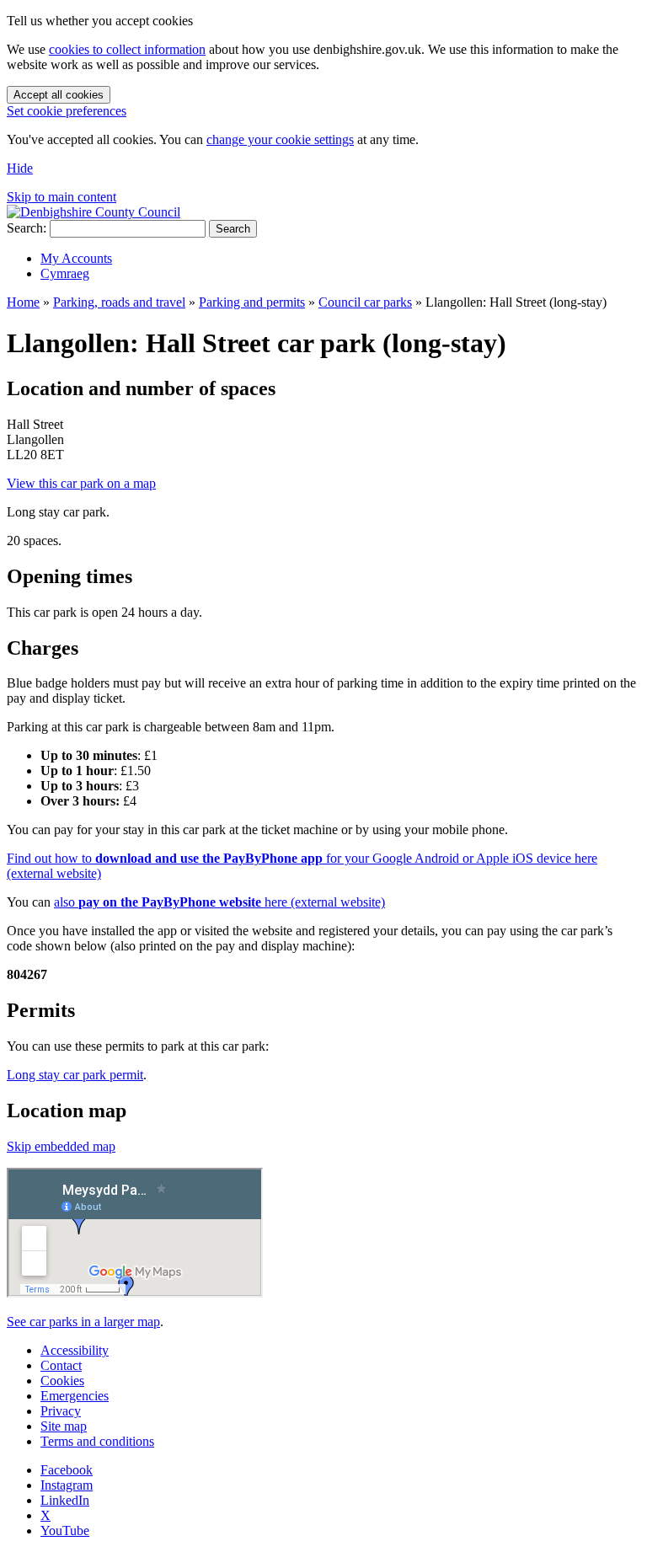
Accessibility (74, 1350)
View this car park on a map (81, 483)
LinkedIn (64, 1500)
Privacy (60, 1411)
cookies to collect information (127, 49)
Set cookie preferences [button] (66, 111)
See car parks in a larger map (83, 1321)
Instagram (66, 1485)
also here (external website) (219, 902)
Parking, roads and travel (119, 302)
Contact (61, 1365)
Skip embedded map (61, 1146)
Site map (63, 1426)
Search (233, 228)
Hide (20, 168)
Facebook (66, 1470)
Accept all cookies (58, 94)
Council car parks (365, 302)
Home (23, 302)
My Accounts (76, 258)
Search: (26, 228)
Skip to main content (61, 197)
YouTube (64, 1530)
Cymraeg (64, 273)
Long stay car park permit (75, 1075)
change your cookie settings (280, 139)
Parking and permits (252, 302)
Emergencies (74, 1396)
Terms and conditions (97, 1441)
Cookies (62, 1380)
